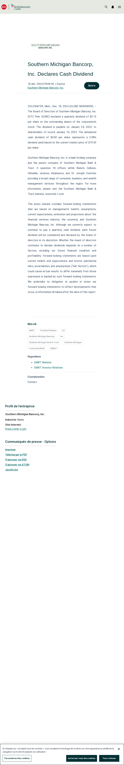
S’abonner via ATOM (17, 464)
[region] (62, 754)
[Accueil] (15, 7)
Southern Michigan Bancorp (42, 336)
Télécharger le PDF (16, 454)
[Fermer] (118, 749)
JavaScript (11, 469)
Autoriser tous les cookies (81, 758)
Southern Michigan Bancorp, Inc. (46, 87)
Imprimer (10, 449)
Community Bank (37, 348)
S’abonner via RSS (16, 459)
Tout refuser (109, 758)
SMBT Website (43, 362)
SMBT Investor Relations (48, 367)
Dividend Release (48, 330)
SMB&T (53, 348)
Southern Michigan (73, 342)
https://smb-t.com (15, 428)
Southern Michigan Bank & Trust (44, 342)
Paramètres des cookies (17, 758)
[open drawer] (119, 7)
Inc (61, 336)
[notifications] (112, 7)
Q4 (63, 330)
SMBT (32, 330)
